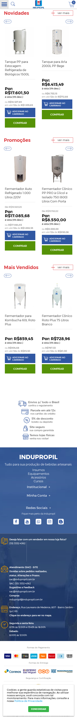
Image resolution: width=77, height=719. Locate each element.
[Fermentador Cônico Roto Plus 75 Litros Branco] (57, 295)
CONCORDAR (38, 709)
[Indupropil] (38, 4)
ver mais (63, 13)
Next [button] (69, 21)
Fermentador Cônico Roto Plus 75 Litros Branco (57, 320)
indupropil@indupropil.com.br (26, 599)
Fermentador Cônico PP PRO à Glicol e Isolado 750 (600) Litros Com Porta (57, 195)
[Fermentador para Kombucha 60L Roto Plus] (20, 295)
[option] (20, 77)
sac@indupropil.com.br (22, 579)
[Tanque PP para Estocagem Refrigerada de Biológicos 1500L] (20, 41)
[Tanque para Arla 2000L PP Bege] (57, 41)
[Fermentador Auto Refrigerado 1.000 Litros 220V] (20, 168)
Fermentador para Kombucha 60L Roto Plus (20, 320)
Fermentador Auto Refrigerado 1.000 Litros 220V (18, 193)
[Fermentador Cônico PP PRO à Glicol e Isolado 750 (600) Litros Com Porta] (57, 168)
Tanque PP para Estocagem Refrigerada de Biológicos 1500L (17, 68)
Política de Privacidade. (28, 700)
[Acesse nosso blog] (61, 521)
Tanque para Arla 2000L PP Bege (54, 64)
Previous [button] (7, 21)
